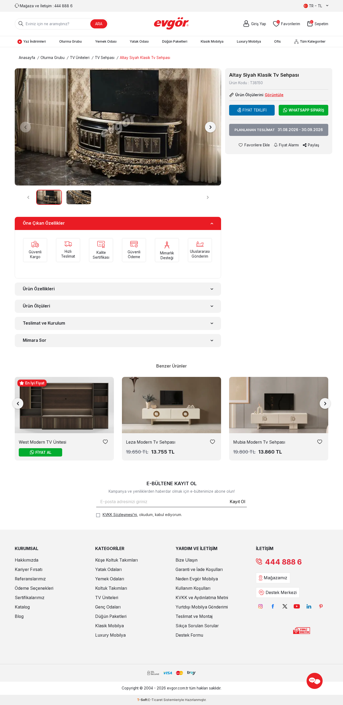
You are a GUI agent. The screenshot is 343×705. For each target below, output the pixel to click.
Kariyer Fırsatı (28, 569)
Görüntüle (274, 95)
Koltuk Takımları (111, 588)
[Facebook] (272, 606)
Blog (19, 616)
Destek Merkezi (281, 592)
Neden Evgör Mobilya (197, 578)
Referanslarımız (30, 578)
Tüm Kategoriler (313, 41)
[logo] (171, 24)
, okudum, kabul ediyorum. (142, 515)
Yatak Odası (139, 41)
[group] (118, 127)
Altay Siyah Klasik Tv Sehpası (145, 57)
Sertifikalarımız (29, 597)
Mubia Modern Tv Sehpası (259, 442)
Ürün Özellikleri (39, 288)
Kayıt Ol (237, 501)
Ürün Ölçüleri (36, 306)
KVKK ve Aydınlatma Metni (202, 597)
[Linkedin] (309, 606)
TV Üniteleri (80, 57)
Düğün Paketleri (174, 41)
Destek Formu (189, 635)
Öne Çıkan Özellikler (44, 223)
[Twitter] (284, 606)
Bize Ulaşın (186, 560)
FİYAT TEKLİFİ (255, 110)
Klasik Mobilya (212, 41)
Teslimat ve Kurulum (44, 323)
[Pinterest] (321, 606)
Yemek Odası (106, 41)
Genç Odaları (108, 607)
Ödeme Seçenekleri (34, 588)
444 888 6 (283, 562)
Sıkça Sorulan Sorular (197, 625)
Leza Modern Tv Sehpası (150, 442)
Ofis (277, 41)
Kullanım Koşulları (193, 588)
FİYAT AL (43, 452)
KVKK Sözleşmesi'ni (120, 515)
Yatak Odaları (108, 569)
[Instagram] (260, 606)
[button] (25, 127)
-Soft (142, 700)
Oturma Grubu (70, 41)
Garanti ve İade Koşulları (199, 569)
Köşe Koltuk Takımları (116, 560)
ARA (98, 23)
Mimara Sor (34, 340)
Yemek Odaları (109, 578)
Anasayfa (27, 57)
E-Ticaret (155, 700)
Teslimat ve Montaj (194, 616)
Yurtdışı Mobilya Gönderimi (202, 607)
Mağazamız (275, 577)
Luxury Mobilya (249, 41)
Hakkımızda (26, 560)
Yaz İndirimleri (34, 41)
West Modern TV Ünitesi (42, 442)
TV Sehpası (104, 57)
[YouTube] (296, 606)
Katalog (22, 607)
